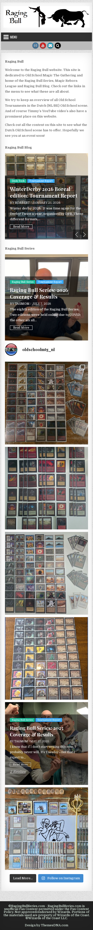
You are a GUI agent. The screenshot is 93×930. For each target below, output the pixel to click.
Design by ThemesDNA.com (46, 925)
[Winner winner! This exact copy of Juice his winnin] (46, 828)
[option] (46, 196)
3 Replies (18, 225)
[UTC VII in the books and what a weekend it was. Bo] (46, 403)
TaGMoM (22, 199)
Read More (21, 218)
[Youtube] (43, 46)
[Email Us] (50, 46)
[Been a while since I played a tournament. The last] (46, 658)
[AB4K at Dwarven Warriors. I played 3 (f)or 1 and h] (46, 488)
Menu (13, 36)
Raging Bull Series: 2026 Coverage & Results (39, 293)
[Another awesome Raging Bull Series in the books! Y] (46, 743)
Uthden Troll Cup (50, 184)
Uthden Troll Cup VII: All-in (43, 192)
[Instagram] (35, 46)
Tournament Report (23, 184)
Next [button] (84, 234)
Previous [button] (76, 234)
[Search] (58, 46)
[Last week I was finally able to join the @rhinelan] (46, 573)
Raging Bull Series (22, 282)
